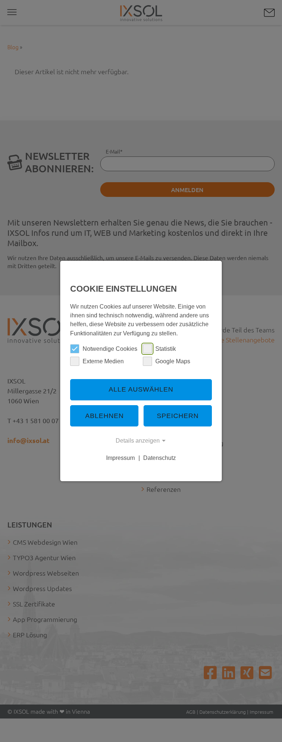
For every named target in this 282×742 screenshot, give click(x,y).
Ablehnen (104, 415)
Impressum (120, 457)
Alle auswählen (141, 389)
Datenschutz (159, 457)
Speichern (178, 415)
